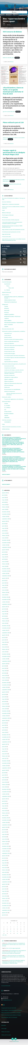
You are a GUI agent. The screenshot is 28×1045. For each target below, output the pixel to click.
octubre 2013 (5, 851)
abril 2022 (4, 616)
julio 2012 (4, 886)
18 (3, 931)
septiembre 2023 (5, 575)
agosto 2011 (4, 912)
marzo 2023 (4, 590)
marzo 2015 (4, 810)
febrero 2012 (5, 898)
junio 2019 (4, 696)
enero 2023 (4, 594)
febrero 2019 (5, 706)
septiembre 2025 (5, 518)
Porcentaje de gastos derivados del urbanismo (14, 355)
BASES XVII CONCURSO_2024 (8, 57)
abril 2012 (4, 893)
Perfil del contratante (6, 420)
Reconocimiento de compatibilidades (12, 389)
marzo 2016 (4, 782)
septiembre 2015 (5, 796)
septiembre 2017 (5, 742)
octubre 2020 (5, 658)
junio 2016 (4, 775)
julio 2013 (4, 858)
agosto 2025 (4, 521)
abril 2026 (4, 502)
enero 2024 (4, 566)
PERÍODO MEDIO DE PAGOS (10, 300)
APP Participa (5, 217)
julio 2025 (4, 523)
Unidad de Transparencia (9, 391)
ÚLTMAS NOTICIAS (6, 429)
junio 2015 (4, 803)
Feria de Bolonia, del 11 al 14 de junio (9, 1017)
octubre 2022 (5, 602)
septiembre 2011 (5, 910)
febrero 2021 (5, 649)
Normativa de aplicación (9, 375)
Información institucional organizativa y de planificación (14, 364)
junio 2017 (4, 746)
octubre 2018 (5, 715)
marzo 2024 (4, 561)
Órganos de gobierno (9, 381)
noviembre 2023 (5, 571)
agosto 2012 (4, 884)
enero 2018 (4, 732)
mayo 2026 (4, 500)
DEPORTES (6, 308)
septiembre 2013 (5, 853)
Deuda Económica (8, 337)
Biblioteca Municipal (6, 212)
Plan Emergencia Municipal (7, 215)
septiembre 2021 (5, 632)
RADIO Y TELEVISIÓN (8, 324)
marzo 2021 (4, 647)
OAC (5, 409)
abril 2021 (4, 644)
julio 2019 (4, 694)
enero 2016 (4, 787)
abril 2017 (4, 751)
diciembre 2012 (5, 874)
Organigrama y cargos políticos (11, 377)
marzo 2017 (4, 753)
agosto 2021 (4, 635)
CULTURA (6, 306)
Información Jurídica (6, 397)
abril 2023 (4, 587)
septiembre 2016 (5, 768)
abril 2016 (4, 779)
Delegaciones (5, 304)
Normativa (3, 1025)
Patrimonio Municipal (8, 385)
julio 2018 (4, 723)
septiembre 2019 (5, 689)
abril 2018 (4, 730)
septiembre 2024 (5, 547)
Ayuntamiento (7, 284)
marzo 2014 (4, 839)
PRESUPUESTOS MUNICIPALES (10, 302)
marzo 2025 (4, 533)
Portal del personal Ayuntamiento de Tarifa (11, 232)
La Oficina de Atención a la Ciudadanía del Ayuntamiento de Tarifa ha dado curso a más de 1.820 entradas (13, 944)
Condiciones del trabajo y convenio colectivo (14, 370)
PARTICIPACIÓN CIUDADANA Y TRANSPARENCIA (13, 322)
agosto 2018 (4, 720)
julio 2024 (4, 552)
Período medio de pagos (9, 353)
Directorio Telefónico (6, 202)
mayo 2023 (4, 585)
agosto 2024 (4, 549)
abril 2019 (4, 701)
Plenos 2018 (11, 288)
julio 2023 (4, 580)
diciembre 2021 (5, 625)
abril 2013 (4, 865)
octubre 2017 (5, 739)
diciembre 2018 (5, 711)
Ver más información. (5, 985)
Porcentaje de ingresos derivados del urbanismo (14, 357)
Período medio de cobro (9, 351)
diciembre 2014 (5, 817)
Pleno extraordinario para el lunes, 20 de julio (11, 1012)
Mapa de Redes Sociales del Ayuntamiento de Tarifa (13, 229)
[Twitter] (15, 1039)
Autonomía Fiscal (8, 333)
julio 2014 (4, 829)
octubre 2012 (5, 879)
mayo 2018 (4, 727)
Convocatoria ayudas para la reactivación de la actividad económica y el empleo (12, 223)
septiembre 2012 (5, 881)
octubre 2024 (5, 545)
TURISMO (6, 326)
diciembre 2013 (5, 846)
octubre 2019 (5, 687)
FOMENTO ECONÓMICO (9, 314)
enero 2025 (4, 537)
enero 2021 (4, 651)
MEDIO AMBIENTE (7, 320)
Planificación (7, 387)
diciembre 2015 (5, 789)
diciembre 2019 (5, 682)
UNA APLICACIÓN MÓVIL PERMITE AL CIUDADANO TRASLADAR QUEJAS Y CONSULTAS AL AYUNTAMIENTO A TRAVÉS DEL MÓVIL (13, 962)
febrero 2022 (5, 620)
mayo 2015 (4, 806)
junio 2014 (4, 832)
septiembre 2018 (5, 718)
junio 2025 (4, 526)
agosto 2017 (4, 744)
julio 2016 (4, 772)
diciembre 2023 (5, 568)
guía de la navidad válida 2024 (9, 111)
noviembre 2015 (5, 791)
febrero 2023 (5, 592)
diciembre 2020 (5, 654)
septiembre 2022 (5, 604)
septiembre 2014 (5, 825)
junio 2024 (4, 554)
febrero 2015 (5, 813)
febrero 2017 (5, 756)
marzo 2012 (4, 896)
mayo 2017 (4, 749)
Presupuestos (7, 359)
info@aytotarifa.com (7, 1000)
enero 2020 (4, 680)
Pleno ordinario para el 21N (13, 122)
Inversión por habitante (9, 349)
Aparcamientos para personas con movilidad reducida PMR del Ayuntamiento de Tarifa (13, 239)
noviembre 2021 (5, 628)
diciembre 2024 (5, 540)
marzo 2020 (4, 675)
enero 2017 (4, 758)
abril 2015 (4, 808)
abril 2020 (4, 673)
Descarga (17, 57)
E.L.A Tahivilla (7, 290)
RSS (4, 1005)
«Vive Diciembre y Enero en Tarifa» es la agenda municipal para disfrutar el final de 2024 (13, 91)
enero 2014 (4, 843)
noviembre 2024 (5, 542)
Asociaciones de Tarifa (9, 366)
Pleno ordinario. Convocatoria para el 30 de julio (11, 1010)
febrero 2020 (5, 677)
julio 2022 (4, 609)
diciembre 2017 (5, 734)
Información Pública (6, 401)
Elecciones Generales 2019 (8, 329)
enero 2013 (4, 872)
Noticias (8, 24)
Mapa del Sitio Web (6, 234)
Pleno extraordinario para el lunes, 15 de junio (11, 1015)
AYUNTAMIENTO (7, 422)
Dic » (6, 935)
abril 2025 (4, 530)
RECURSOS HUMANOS (8, 413)
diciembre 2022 (5, 597)
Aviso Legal (3, 1028)
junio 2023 (4, 583)
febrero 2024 (5, 564)
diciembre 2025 (5, 511)
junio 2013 (4, 860)
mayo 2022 (4, 613)
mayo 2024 (4, 556)
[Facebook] (12, 1039)
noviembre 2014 (5, 820)
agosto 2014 (4, 827)
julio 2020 (4, 666)
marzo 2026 (4, 504)
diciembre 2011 (5, 903)
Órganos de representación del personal (13, 383)
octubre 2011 (5, 908)
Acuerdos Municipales (7, 282)
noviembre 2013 (5, 848)
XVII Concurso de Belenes (12, 32)
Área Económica (5, 294)
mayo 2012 (4, 891)
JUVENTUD (6, 318)
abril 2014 (4, 836)
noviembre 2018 (5, 713)
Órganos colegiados (8, 379)
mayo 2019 (4, 699)
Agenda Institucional (6, 292)
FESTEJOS (6, 312)
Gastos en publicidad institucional (11, 341)
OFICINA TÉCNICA (7, 411)
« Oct (3, 935)
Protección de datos (6, 236)
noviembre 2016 (5, 763)
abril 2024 (4, 559)
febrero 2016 (5, 784)
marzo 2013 (4, 867)
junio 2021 (4, 639)
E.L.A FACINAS (7, 405)
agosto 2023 (4, 578)
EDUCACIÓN (6, 310)
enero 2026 (4, 509)
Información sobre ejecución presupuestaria (13, 345)
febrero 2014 (5, 841)
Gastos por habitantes (9, 343)
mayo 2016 (4, 777)
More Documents (6, 474)
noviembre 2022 (5, 599)
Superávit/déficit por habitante (11, 361)
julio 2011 (4, 915)
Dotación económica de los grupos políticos (13, 339)
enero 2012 (4, 900)
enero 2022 (4, 623)
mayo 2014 (4, 834)
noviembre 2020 (5, 656)
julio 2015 (4, 801)
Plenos (7, 286)
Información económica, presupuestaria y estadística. (13, 331)
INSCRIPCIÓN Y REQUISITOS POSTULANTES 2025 (12, 184)
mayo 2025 (4, 528)
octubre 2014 (5, 822)
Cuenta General (7, 335)
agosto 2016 (4, 770)
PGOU (3, 210)
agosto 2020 (4, 663)
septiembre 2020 (5, 661)
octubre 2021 (5, 630)
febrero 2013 (5, 870)
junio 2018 (4, 725)
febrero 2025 (5, 535)
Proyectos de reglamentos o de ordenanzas (13, 399)
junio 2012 (4, 889)
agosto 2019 (4, 692)
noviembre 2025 (5, 514)
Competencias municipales (10, 368)
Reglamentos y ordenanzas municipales (10, 204)
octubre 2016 (5, 765)
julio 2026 (4, 495)
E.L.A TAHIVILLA (7, 407)
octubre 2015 (5, 794)
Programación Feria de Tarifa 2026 (8, 1008)
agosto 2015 (4, 798)
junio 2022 (4, 611)
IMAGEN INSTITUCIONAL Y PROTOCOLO (12, 316)
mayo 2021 (4, 642)
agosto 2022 (4, 606)
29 (17, 933)
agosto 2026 (4, 492)
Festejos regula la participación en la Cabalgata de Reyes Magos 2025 (14, 152)
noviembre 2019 (5, 685)
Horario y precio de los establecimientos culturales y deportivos (13, 372)
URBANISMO (6, 417)
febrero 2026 (5, 507)
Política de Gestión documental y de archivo (11, 426)
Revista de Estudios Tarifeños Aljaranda (10, 219)
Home (4, 24)
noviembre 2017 (5, 737)
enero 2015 (4, 815)
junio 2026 (4, 497)
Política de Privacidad (6, 1035)
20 (10, 931)
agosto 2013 (4, 855)
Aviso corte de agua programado (13, 948)
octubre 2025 (5, 516)
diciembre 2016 (5, 760)
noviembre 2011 (5, 905)
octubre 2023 (5, 573)
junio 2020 (4, 668)
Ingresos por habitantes (9, 347)
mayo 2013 (4, 862)
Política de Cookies (5, 1031)
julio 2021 (4, 637)
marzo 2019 (4, 704)
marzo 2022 (4, 618)
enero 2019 (4, 708)
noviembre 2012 (5, 877)
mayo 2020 (4, 670)
